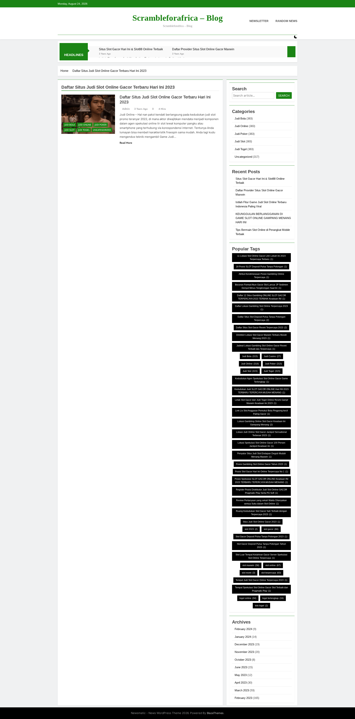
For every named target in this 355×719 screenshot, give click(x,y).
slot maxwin (250, 565)
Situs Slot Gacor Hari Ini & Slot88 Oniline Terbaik (131, 49)
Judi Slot (70, 130)
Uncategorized (102, 130)
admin (126, 109)
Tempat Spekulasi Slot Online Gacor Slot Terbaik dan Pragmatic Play (261, 589)
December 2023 (244, 644)
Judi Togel (83, 130)
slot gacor (271, 529)
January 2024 (243, 636)
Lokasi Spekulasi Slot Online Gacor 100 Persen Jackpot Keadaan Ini (261, 444)
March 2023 (242, 690)
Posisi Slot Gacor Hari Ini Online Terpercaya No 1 (261, 471)
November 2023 (244, 651)
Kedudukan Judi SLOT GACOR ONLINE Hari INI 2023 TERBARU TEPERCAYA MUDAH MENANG (261, 391)
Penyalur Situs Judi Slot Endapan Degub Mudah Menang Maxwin (261, 455)
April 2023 (241, 682)
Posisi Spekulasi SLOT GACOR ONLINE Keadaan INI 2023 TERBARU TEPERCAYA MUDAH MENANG (261, 481)
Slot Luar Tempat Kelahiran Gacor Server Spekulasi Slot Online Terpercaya (261, 556)
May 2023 (241, 675)
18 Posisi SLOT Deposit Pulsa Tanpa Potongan (261, 266)
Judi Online (84, 124)
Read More (126, 143)
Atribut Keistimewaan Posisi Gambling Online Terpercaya (261, 276)
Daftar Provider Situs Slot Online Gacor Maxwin (203, 49)
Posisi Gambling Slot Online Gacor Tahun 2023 (261, 464)
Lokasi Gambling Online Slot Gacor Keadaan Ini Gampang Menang (261, 423)
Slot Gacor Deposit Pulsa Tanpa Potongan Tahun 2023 (261, 546)
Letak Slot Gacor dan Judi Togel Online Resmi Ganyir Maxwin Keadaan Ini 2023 (261, 402)
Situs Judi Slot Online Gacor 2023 (261, 522)
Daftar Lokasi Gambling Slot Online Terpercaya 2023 (261, 308)
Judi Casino (272, 356)
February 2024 (243, 629)
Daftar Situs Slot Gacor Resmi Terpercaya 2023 (261, 327)
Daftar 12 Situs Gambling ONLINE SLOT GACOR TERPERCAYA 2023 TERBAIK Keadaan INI (261, 297)
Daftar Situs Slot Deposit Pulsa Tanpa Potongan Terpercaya (261, 318)
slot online (273, 565)
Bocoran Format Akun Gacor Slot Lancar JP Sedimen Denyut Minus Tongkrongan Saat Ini (261, 286)
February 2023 (243, 697)
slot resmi (248, 572)
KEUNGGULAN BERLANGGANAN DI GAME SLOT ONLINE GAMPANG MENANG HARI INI (263, 218)
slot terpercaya (271, 572)
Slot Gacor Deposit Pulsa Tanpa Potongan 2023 (261, 536)
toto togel (261, 605)
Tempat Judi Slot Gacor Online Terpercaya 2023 (261, 580)
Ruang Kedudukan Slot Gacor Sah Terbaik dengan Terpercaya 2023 (261, 513)
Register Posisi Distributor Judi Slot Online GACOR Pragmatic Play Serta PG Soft (261, 491)
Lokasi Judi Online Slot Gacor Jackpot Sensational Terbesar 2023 (261, 434)
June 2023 (241, 667)
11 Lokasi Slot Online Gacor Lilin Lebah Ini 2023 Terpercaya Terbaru (261, 258)
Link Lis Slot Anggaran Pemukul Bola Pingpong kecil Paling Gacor (261, 412)
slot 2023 (251, 529)
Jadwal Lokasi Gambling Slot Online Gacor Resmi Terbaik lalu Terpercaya (261, 347)
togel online (247, 598)
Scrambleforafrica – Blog (177, 18)
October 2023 (243, 659)
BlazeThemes (215, 713)
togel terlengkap (273, 598)
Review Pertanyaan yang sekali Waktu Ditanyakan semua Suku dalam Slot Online (261, 502)
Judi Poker (100, 124)
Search (284, 95)
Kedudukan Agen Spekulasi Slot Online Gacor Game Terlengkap (261, 380)
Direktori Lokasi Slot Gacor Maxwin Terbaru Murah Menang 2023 (261, 337)
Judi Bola (70, 124)
